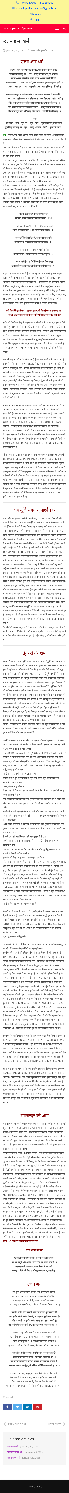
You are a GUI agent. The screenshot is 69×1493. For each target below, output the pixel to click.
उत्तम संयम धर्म (13, 1457)
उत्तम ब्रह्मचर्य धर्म (14, 1452)
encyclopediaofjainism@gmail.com (37, 8)
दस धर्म (9, 1397)
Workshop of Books (42, 50)
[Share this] (7, 1407)
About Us (35, 13)
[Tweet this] (17, 1407)
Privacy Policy (34, 1486)
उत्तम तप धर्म (12, 1446)
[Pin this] (37, 1407)
